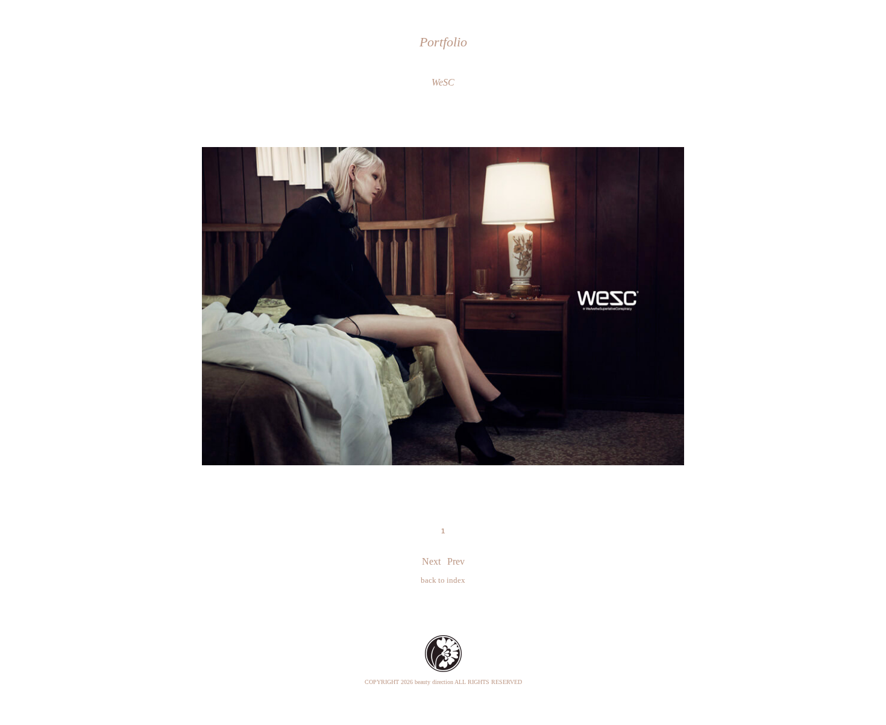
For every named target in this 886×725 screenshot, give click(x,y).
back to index (443, 580)
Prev (456, 561)
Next (431, 561)
